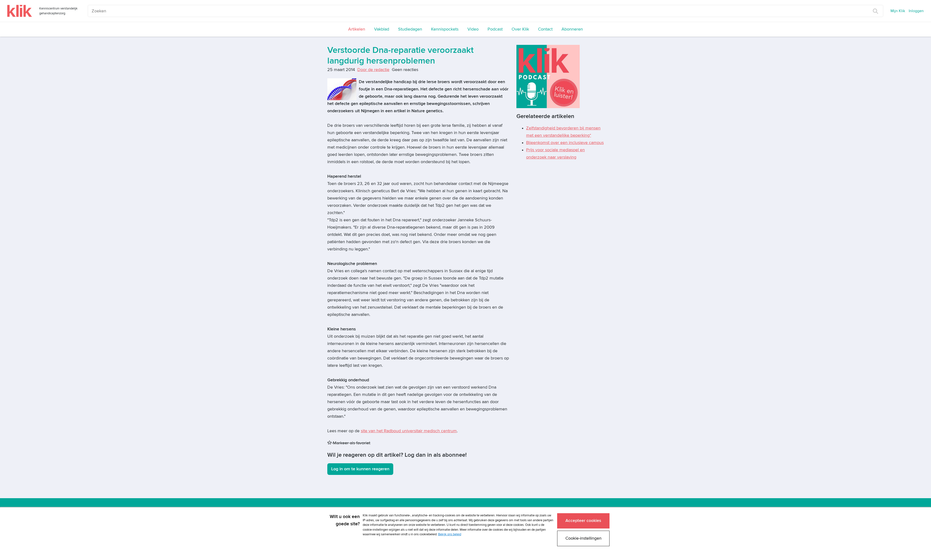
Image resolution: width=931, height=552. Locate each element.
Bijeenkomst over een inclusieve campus (565, 142)
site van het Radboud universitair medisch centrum (409, 430)
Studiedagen (410, 29)
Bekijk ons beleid (449, 534)
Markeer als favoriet (351, 443)
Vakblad (381, 29)
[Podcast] (548, 76)
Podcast (495, 29)
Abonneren (572, 29)
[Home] (19, 11)
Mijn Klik (898, 10)
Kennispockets (444, 29)
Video (473, 29)
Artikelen (356, 29)
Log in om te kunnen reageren (360, 469)
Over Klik (520, 29)
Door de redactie (373, 69)
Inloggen (916, 10)
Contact (545, 29)
